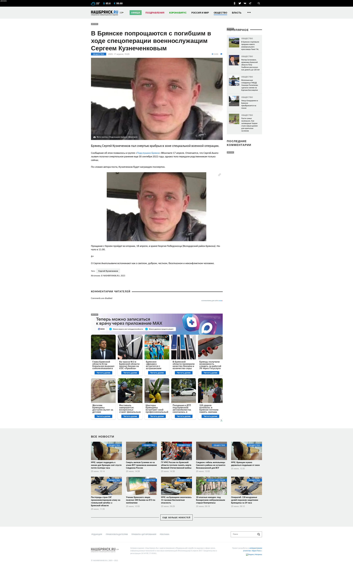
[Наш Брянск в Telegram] (250, 3)
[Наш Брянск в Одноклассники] (234, 3)
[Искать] (258, 534)
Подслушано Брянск (148, 153)
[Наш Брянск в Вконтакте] (245, 3)
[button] (219, 175)
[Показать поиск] (259, 3)
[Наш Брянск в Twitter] (240, 3)
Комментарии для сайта (212, 301)
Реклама (164, 534)
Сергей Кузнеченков (108, 270)
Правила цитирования (143, 534)
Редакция (96, 534)
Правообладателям (117, 534)
